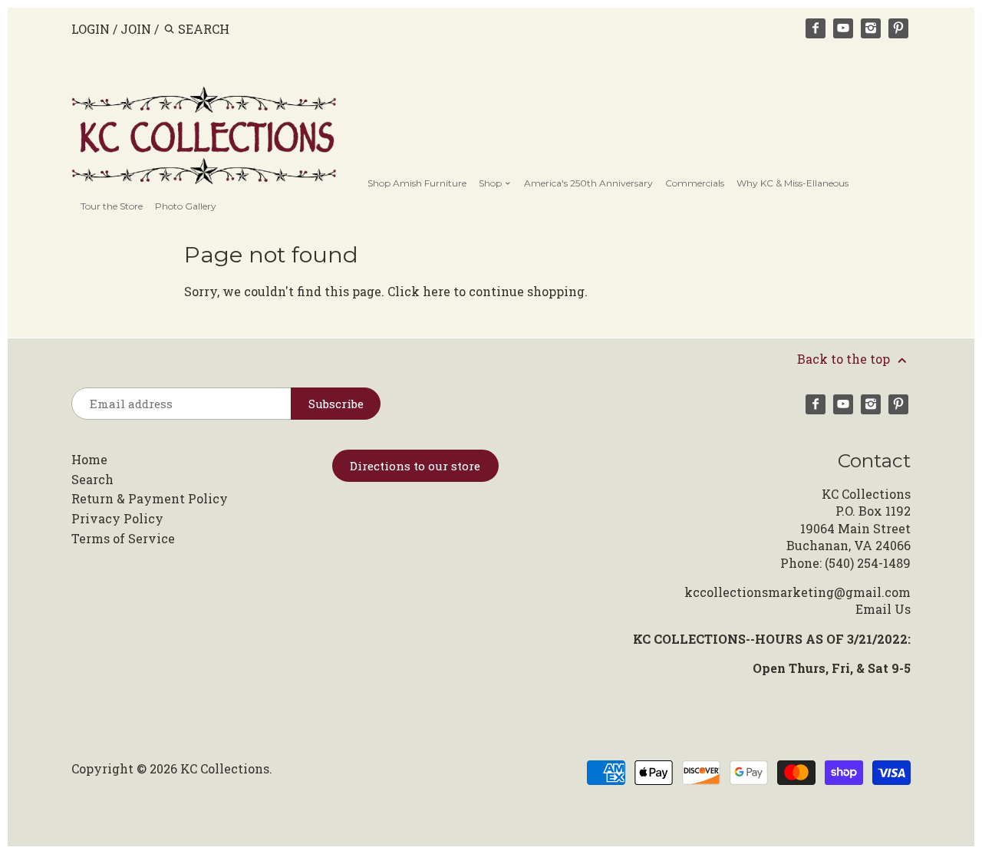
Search (92, 479)
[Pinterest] (898, 28)
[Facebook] (815, 28)
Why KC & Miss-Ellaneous (792, 183)
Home (89, 459)
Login (90, 29)
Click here (418, 291)
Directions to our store (415, 465)
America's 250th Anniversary (588, 183)
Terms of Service (123, 538)
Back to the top (845, 359)
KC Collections (224, 768)
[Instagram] (871, 28)
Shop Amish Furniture (416, 183)
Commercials (694, 183)
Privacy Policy (117, 518)
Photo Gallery (185, 206)
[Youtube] (843, 28)
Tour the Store (112, 206)
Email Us (883, 609)
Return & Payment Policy (149, 498)
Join (135, 29)
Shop (491, 183)
